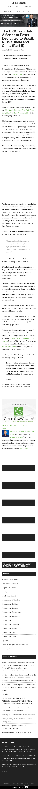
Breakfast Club (16, 74)
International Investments (11, 616)
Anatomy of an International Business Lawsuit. (18, 714)
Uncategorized (7, 649)
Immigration (6, 592)
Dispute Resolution (9, 587)
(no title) (5, 694)
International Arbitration (11, 600)
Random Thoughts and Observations (20, 387)
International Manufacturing (12, 628)
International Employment (11, 612)
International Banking (10, 604)
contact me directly (9, 346)
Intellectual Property (9, 596)
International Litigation (10, 624)
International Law (8, 620)
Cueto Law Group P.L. (22, 783)
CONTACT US (18, 787)
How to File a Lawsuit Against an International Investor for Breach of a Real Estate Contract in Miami (19, 687)
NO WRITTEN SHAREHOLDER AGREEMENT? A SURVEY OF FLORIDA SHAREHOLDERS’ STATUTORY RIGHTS (17, 701)
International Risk (8, 632)
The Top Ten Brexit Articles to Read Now (16, 732)
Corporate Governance (10, 583)
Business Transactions (16, 384)
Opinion (5, 640)
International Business (10, 608)
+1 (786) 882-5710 (19, 3)
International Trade (9, 636)
